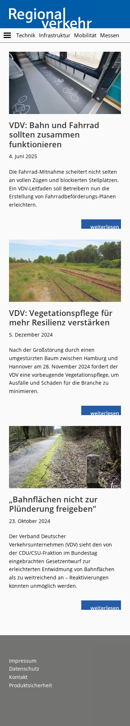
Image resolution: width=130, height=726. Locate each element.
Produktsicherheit (30, 685)
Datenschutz (24, 668)
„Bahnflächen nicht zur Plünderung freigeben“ (53, 504)
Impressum (22, 660)
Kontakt (18, 677)
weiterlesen (106, 226)
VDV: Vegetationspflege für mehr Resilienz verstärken (60, 317)
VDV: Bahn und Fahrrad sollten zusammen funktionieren (54, 134)
